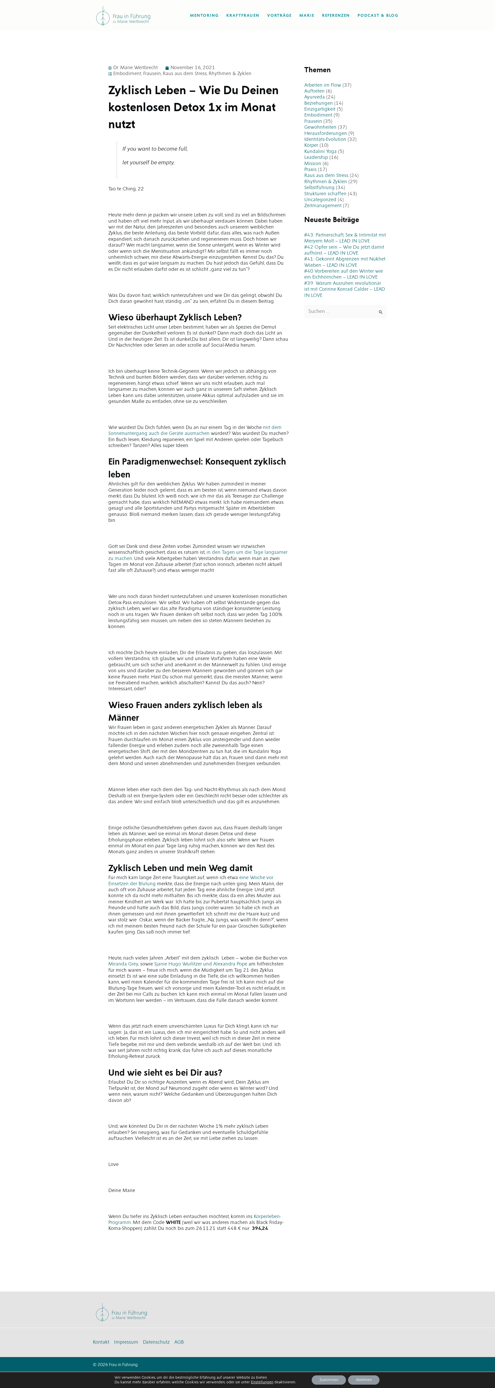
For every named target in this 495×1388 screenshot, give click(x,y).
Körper (311, 145)
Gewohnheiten (320, 127)
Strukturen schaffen (325, 194)
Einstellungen (262, 1382)
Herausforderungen (325, 133)
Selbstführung (319, 187)
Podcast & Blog (378, 16)
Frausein (152, 73)
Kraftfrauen (242, 16)
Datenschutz (156, 1342)
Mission (312, 163)
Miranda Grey (123, 964)
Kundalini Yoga (320, 151)
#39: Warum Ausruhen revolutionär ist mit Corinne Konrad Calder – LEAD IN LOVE (344, 289)
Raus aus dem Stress (185, 73)
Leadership (316, 157)
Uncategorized (320, 200)
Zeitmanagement (323, 206)
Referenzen (336, 16)
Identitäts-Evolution (325, 139)
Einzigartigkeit (319, 109)
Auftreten (314, 91)
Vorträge (279, 16)
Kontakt (101, 1342)
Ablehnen (364, 1380)
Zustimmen (328, 1380)
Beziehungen (318, 103)
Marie (306, 16)
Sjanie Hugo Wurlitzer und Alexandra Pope (200, 964)
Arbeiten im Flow (322, 85)
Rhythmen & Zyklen (230, 73)
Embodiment (127, 73)
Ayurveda (314, 97)
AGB (179, 1342)
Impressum (126, 1342)
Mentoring (204, 16)
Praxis (310, 169)
